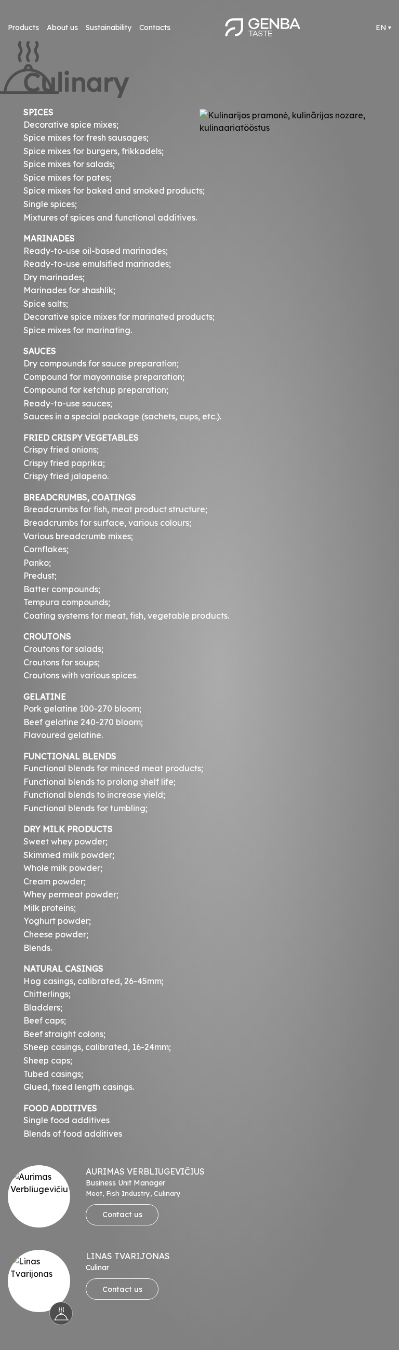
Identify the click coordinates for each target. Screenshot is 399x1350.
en (381, 27)
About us (62, 27)
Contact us (122, 1214)
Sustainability (108, 27)
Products (23, 27)
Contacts (154, 27)
